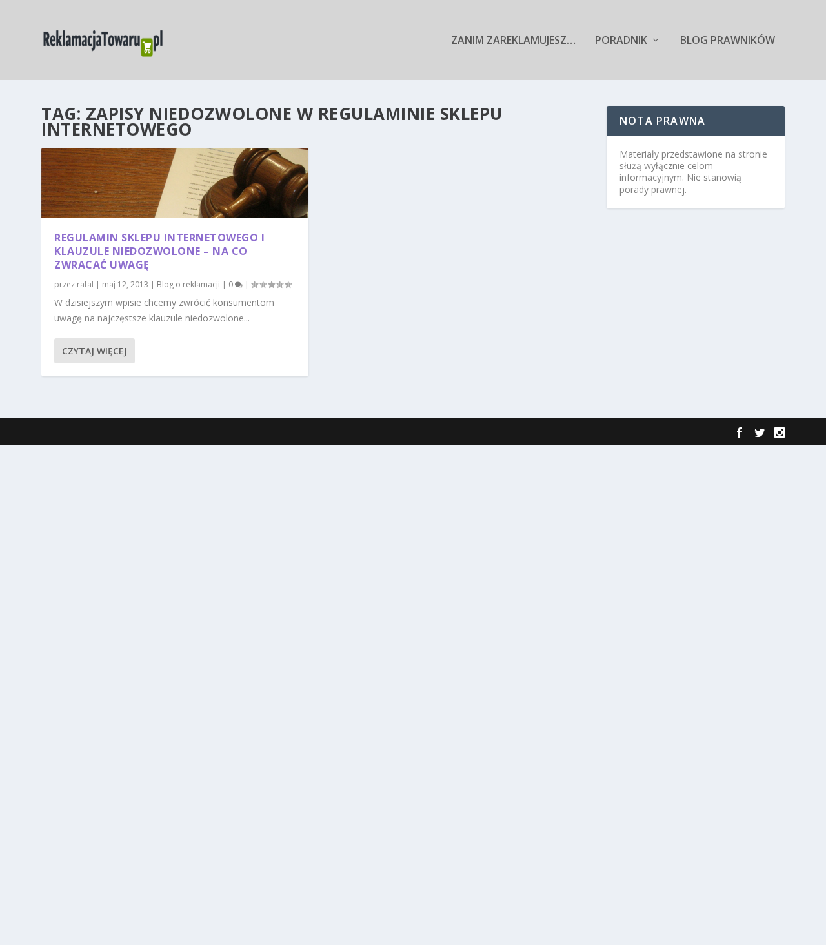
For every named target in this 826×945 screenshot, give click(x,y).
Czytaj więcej (94, 351)
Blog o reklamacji (188, 284)
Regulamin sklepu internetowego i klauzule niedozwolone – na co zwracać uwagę (159, 251)
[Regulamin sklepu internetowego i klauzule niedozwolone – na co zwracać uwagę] (174, 183)
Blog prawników (727, 41)
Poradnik (621, 41)
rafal (85, 284)
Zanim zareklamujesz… (513, 41)
